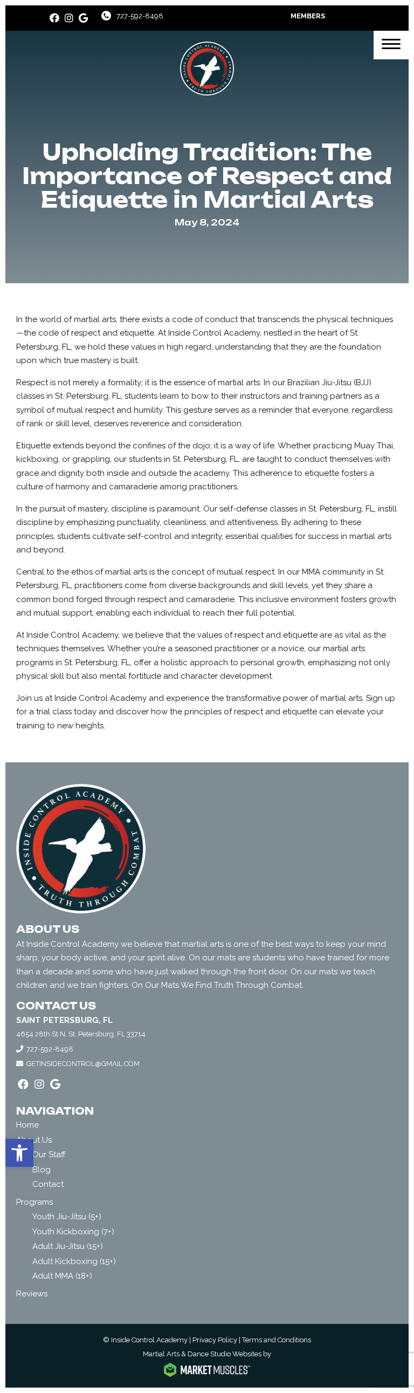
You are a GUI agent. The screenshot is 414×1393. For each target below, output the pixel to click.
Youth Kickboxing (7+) (73, 1232)
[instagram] (69, 18)
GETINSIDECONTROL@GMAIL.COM (83, 1064)
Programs (34, 1202)
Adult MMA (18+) (62, 1276)
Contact (48, 1184)
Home (27, 1125)
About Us (34, 1140)
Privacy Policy (214, 1340)
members (308, 16)
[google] (83, 18)
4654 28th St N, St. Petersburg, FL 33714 (81, 1034)
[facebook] (54, 18)
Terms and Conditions (276, 1340)
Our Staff (49, 1154)
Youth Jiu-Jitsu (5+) (66, 1216)
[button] (19, 1153)
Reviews (31, 1294)
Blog (41, 1170)
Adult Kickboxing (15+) (74, 1261)
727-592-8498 (139, 16)
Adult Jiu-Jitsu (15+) (67, 1246)
